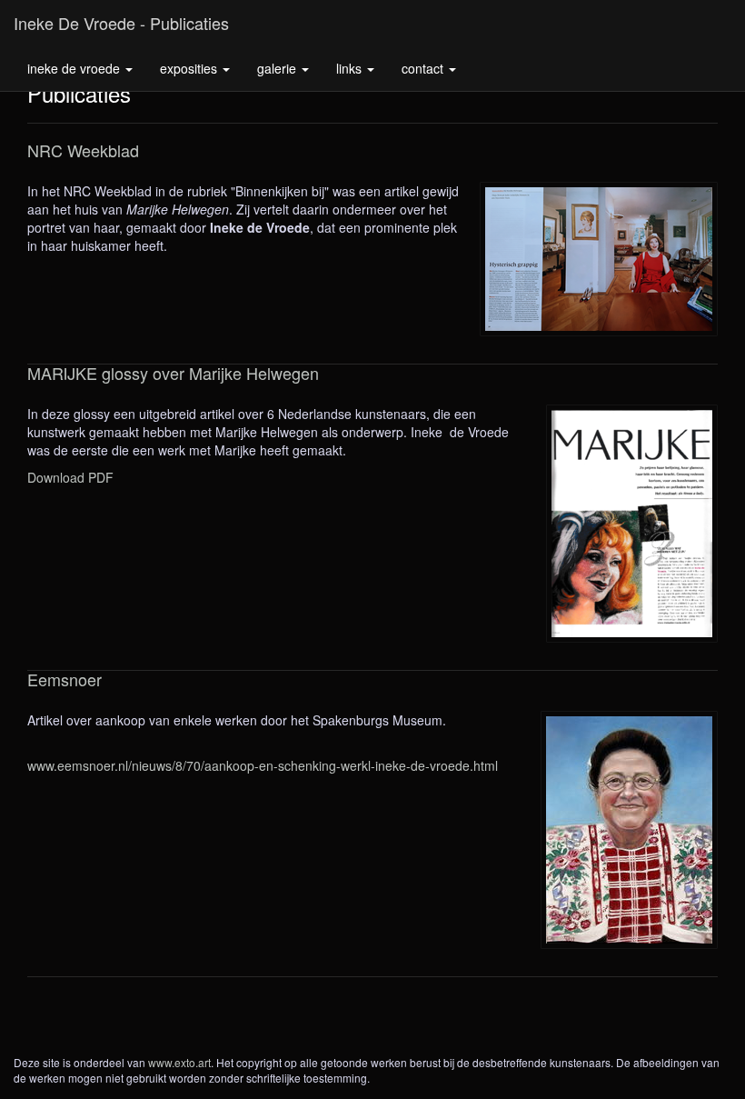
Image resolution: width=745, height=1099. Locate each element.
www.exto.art (179, 1062)
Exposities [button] (190, 68)
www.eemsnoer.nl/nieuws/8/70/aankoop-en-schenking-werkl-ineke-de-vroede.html (262, 765)
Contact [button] (424, 68)
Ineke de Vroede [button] (75, 68)
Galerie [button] (278, 68)
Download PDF (70, 477)
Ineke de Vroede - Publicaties (121, 23)
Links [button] (350, 68)
